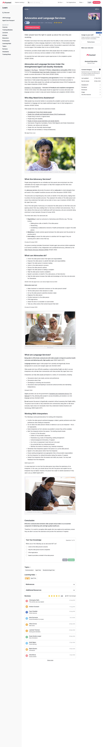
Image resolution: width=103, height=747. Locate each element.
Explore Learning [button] (19, 2)
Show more (50, 660)
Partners (5, 49)
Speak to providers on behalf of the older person (41, 555)
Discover (7, 12)
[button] (97, 9)
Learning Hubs (6, 43)
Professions (6, 41)
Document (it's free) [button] (33, 27)
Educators (5, 38)
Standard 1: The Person (31, 70)
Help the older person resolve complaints (39, 549)
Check (65, 560)
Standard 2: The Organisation (33, 87)
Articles (4, 35)
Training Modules (7, 30)
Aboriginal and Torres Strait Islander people (40, 112)
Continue (71, 560)
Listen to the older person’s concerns (38, 546)
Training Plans (6, 54)
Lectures (5, 32)
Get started (96, 2)
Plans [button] (80, 2)
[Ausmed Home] (6, 2)
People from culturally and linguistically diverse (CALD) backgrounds (46, 114)
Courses (4, 27)
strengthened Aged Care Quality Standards (44, 72)
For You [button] (60, 2)
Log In (89, 2)
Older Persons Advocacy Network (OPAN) (36, 250)
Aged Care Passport (8, 20)
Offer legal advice (33, 552)
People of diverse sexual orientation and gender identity (43, 121)
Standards (5, 51)
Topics (4, 46)
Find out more (91, 42)
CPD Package (6, 17)
